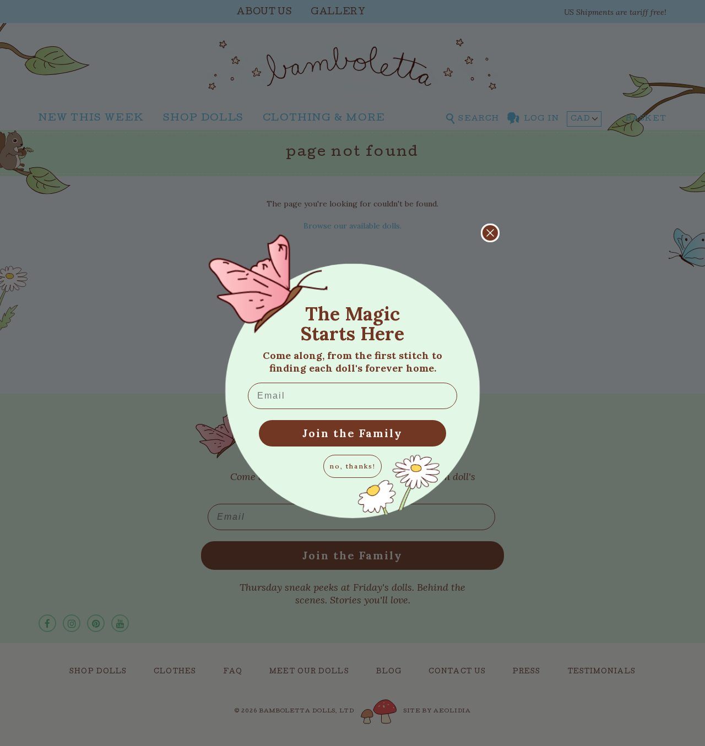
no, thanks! (352, 466)
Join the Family (352, 433)
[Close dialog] (490, 233)
